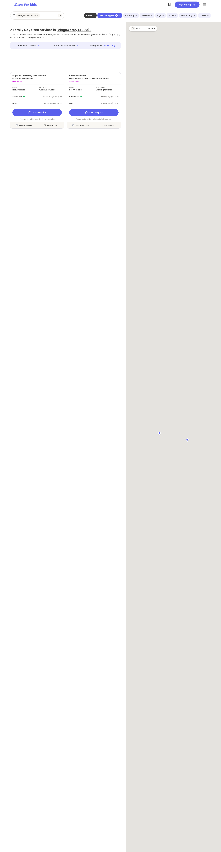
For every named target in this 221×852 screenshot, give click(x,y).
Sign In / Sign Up (187, 4)
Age (159, 15)
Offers (203, 15)
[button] (159, 433)
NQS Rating (186, 15)
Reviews (146, 15)
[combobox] (37, 15)
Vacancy (129, 15)
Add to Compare (25, 125)
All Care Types (108, 15)
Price (171, 15)
